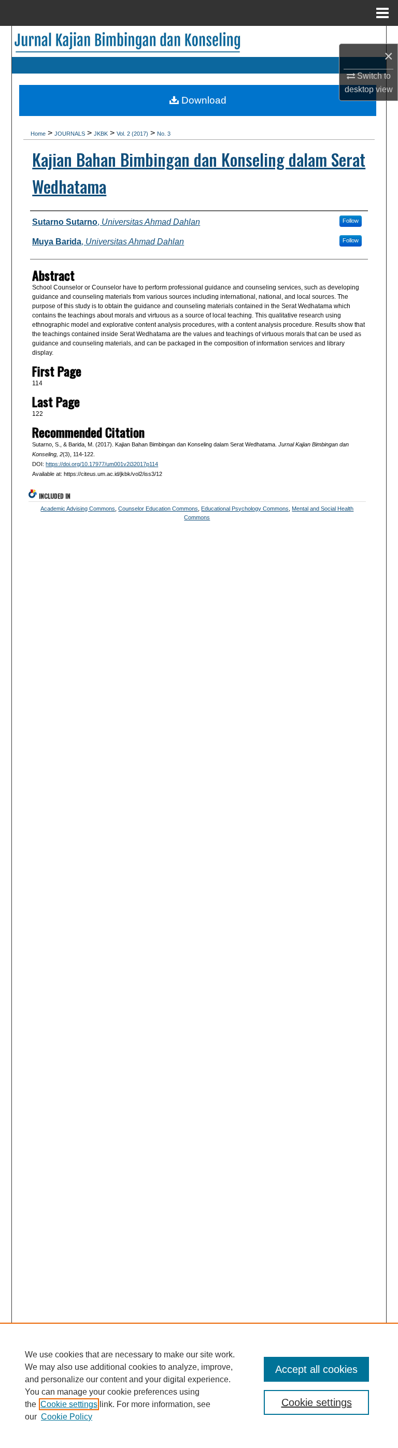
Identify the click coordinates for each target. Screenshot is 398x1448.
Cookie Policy (66, 1416)
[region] (199, 1385)
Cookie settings (68, 1404)
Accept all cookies (316, 1369)
